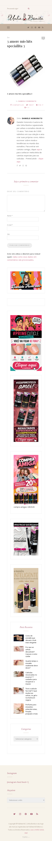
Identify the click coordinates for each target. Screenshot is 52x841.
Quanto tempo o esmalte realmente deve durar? (31, 664)
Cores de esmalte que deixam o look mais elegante (30, 639)
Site (8, 234)
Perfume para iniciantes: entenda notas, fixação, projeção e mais (31, 709)
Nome (9, 216)
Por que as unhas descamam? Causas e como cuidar (31, 651)
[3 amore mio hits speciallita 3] (26, 88)
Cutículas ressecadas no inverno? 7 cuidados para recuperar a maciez (31, 678)
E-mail (10, 225)
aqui (38, 149)
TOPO (25, 837)
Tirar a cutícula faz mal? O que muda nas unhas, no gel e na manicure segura (31, 694)
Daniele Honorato (27, 101)
